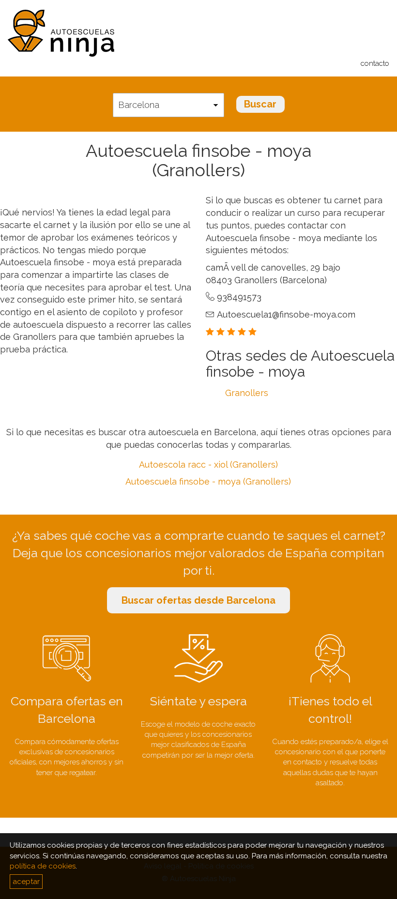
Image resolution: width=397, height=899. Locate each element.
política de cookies (43, 866)
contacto (375, 63)
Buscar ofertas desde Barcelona (198, 600)
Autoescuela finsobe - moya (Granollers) (208, 481)
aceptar (26, 881)
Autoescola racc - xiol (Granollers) (208, 464)
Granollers (246, 393)
